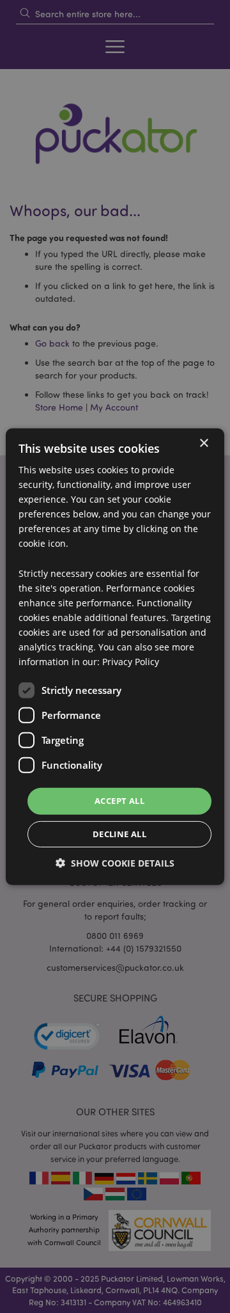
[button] (115, 863)
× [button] (203, 443)
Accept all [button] (119, 800)
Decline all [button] (119, 834)
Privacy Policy (130, 662)
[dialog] (115, 656)
